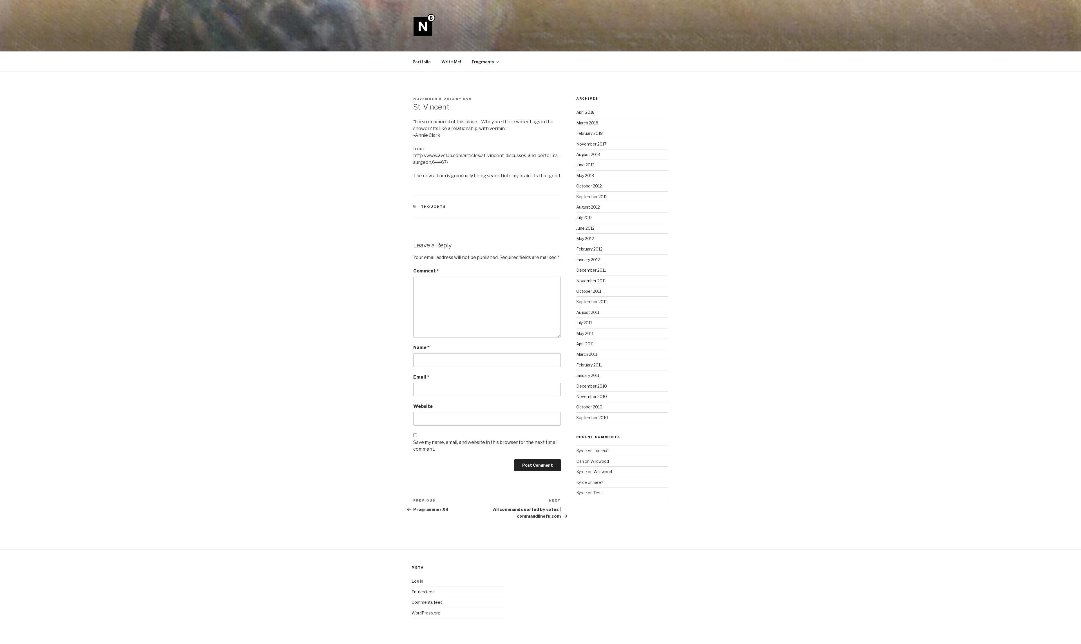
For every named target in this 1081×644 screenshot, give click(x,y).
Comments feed (427, 602)
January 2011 (587, 375)
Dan (467, 99)
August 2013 (588, 154)
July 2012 (584, 217)
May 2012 (585, 238)
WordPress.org (426, 613)
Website (423, 406)
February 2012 (589, 249)
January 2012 (588, 259)
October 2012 (589, 186)
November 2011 (591, 280)
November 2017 (591, 144)
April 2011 (585, 343)
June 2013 (585, 164)
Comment (426, 271)
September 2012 (591, 196)
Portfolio (422, 61)
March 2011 (586, 354)
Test (597, 492)
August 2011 (587, 312)
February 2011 (589, 365)
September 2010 (592, 417)
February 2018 (589, 133)
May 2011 (584, 333)
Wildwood (599, 461)
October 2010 (589, 406)
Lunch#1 (601, 450)
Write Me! (451, 61)
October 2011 (588, 291)
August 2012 (588, 207)
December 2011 (591, 270)
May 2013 (585, 175)
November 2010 (591, 396)
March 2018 (587, 122)
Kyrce (581, 450)
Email (421, 377)
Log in (417, 581)
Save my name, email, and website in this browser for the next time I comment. (485, 446)
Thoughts (433, 207)
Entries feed (423, 591)
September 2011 (591, 301)
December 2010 (591, 386)
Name (421, 347)
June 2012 (585, 228)
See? (598, 482)
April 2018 (585, 112)
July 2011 (584, 322)
